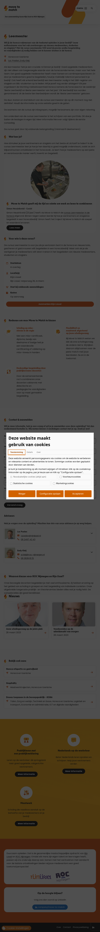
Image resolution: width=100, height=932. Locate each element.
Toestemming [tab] (16, 452)
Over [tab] (39, 452)
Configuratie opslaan (50, 493)
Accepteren (78, 493)
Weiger (22, 493)
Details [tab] (30, 452)
